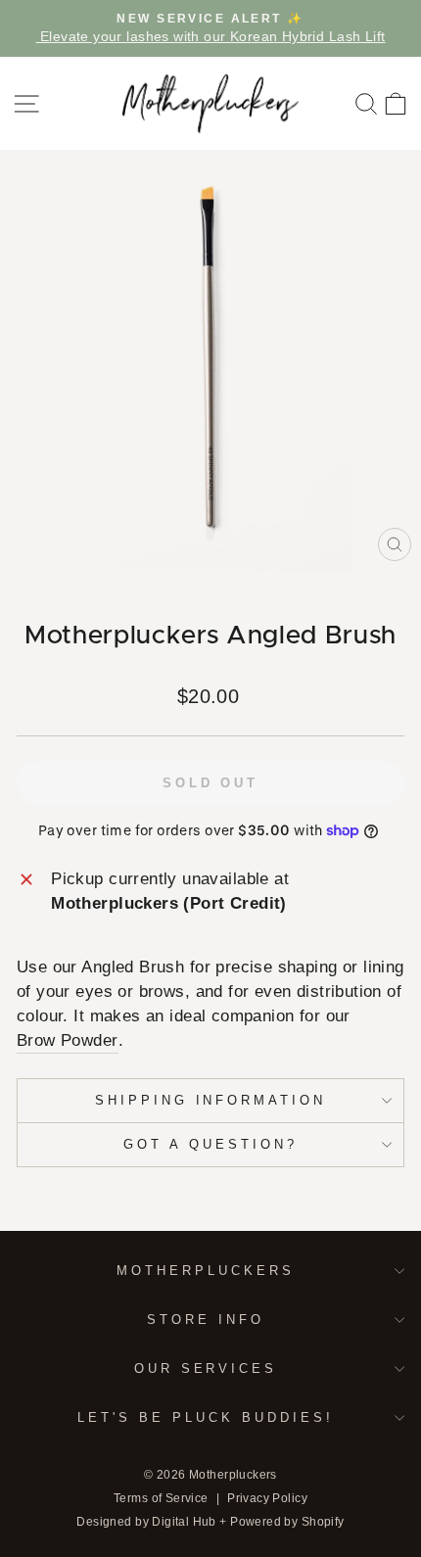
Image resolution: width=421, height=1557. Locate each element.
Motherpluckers (206, 1270)
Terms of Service (161, 1498)
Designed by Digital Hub (146, 1522)
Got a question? (210, 1144)
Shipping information (211, 1100)
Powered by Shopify (287, 1522)
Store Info (205, 1319)
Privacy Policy (267, 1498)
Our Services (206, 1368)
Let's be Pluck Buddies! (205, 1417)
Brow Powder (67, 1040)
